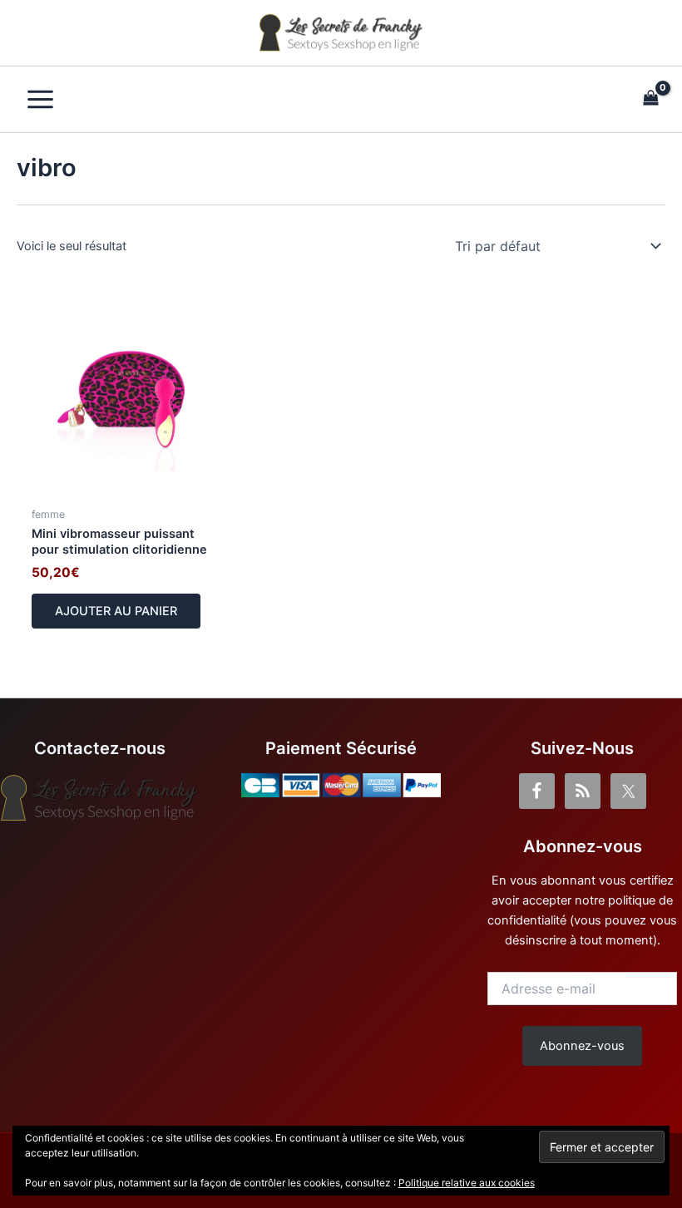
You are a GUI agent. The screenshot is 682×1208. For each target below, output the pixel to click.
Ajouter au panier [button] (116, 611)
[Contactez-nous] (100, 798)
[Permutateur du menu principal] (40, 99)
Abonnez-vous (582, 1045)
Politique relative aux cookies (466, 1182)
